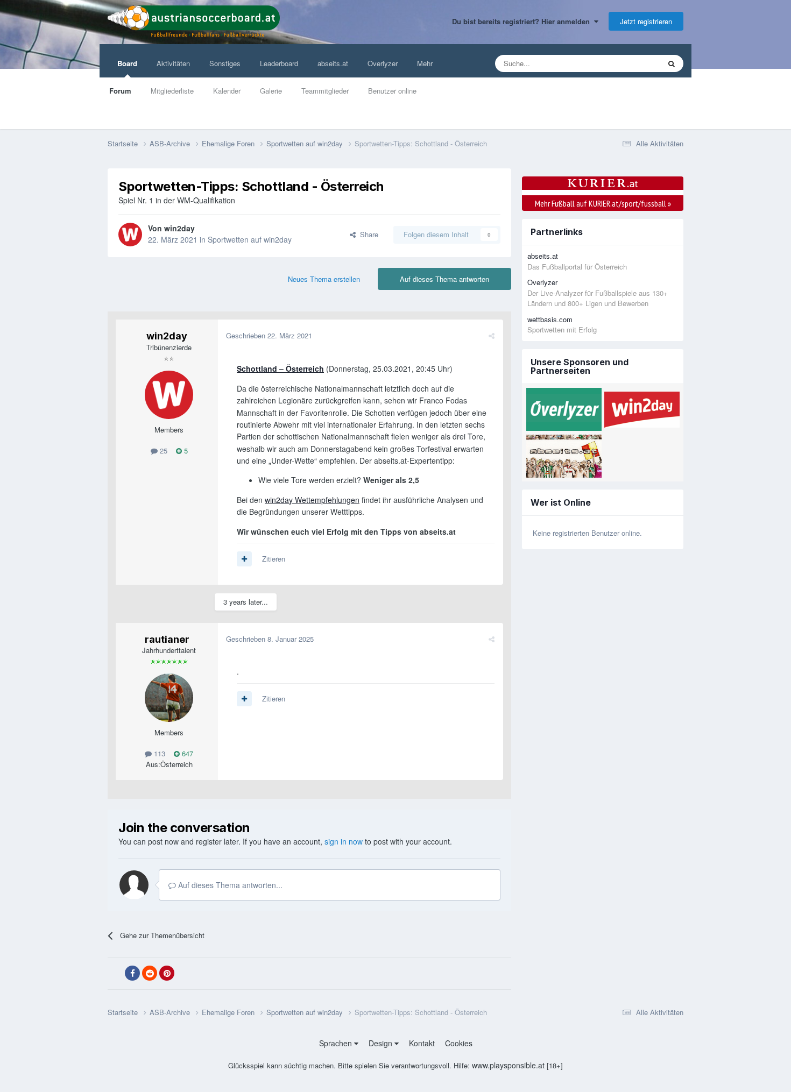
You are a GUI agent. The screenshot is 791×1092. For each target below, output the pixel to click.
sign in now (343, 841)
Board (127, 63)
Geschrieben (269, 335)
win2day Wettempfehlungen (312, 499)
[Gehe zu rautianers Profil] (169, 697)
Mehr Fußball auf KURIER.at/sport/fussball (603, 203)
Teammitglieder (325, 91)
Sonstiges (225, 63)
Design (381, 1043)
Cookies (458, 1043)
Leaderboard (279, 63)
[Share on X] (115, 973)
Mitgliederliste (172, 91)
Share (367, 234)
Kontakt (422, 1043)
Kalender (227, 91)
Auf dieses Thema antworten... (229, 885)
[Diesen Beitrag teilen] (492, 335)
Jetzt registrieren (646, 21)
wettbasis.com (550, 319)
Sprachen (336, 1043)
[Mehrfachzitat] (244, 558)
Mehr (425, 63)
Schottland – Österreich (280, 368)
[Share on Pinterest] (166, 973)
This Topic (630, 63)
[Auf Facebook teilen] (132, 973)
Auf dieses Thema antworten (444, 279)
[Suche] (671, 63)
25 (162, 450)
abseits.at (332, 63)
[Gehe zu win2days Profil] (130, 234)
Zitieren (273, 559)
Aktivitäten (173, 63)
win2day (179, 228)
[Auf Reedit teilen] (149, 973)
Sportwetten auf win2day (250, 239)
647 (186, 753)
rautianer (167, 639)
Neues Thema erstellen (324, 279)
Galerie (271, 91)
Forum (120, 91)
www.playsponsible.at (508, 1065)
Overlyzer (383, 63)
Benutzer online (392, 91)
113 (158, 753)
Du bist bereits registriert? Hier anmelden (523, 21)
